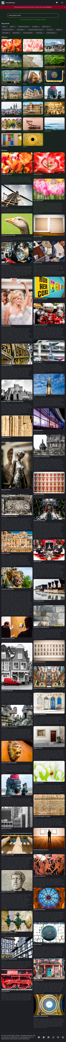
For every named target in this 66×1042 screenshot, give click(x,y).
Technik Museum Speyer (40, 326)
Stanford (36, 1017)
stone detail (6, 33)
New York (3, 403)
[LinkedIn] (63, 1037)
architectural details (8, 29)
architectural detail (24, 26)
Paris (35, 911)
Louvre (35, 817)
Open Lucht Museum (6, 208)
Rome (35, 689)
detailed (59, 29)
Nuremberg (36, 431)
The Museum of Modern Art (40, 238)
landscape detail (28, 33)
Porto (35, 945)
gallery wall (46, 26)
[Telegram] (43, 1037)
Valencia (3, 764)
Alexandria (36, 981)
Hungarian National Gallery (36, 29)
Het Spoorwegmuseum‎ (6, 265)
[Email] (39, 1037)
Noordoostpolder (5, 175)
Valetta (3, 554)
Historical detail (51, 33)
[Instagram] (58, 1037)
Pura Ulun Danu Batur (6, 590)
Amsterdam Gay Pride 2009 (7, 327)
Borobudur (36, 628)
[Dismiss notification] (64, 7)
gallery (13, 26)
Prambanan (36, 458)
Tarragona (3, 934)
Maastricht (4, 491)
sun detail (50, 29)
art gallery (36, 26)
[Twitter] (53, 1037)
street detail (17, 33)
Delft (35, 264)
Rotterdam (3, 236)
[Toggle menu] (62, 2)
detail (4, 26)
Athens (3, 439)
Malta (35, 716)
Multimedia (40, 33)
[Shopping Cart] (56, 2)
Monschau (4, 960)
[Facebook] (48, 1037)
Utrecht (35, 784)
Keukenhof (36, 175)
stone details (21, 29)
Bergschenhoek (37, 602)
